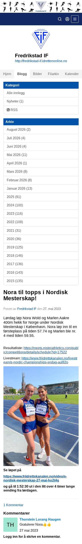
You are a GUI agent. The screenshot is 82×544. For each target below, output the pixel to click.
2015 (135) (15, 281)
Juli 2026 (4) (16, 138)
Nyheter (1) (15, 101)
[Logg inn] (67, 19)
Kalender (72, 74)
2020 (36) (14, 239)
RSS (14, 110)
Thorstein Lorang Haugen (40, 519)
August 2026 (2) (18, 129)
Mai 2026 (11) (17, 155)
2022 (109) (15, 222)
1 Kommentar (13, 505)
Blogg (22, 74)
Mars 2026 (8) (17, 171)
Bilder (37, 74)
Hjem (7, 74)
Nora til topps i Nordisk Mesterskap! (35, 295)
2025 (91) (14, 197)
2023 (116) (15, 213)
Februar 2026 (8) (19, 180)
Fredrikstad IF (26, 308)
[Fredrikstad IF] (41, 6)
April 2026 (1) (17, 163)
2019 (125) (15, 247)
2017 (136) (15, 264)
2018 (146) (15, 255)
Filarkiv (53, 74)
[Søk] (59, 19)
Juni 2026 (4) (16, 146)
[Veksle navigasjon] (75, 19)
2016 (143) (15, 272)
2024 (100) (15, 205)
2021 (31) (14, 230)
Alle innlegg (16, 93)
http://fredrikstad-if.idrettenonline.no (41, 61)
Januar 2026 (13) (19, 188)
